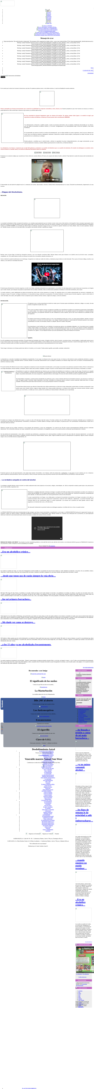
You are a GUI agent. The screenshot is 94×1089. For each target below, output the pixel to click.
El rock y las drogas (83, 716)
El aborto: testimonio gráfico (47, 784)
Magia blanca (48, 799)
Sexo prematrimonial (48, 780)
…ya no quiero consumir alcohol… (82, 767)
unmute (80, 998)
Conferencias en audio (48, 817)
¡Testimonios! (8, 548)
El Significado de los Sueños (48, 820)
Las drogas (80, 713)
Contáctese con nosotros (48, 764)
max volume (81, 1000)
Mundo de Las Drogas (83, 709)
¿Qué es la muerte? (47, 793)
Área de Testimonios (48, 765)
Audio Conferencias (83, 987)
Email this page (42, 673)
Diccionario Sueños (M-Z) (48, 824)
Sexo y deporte (47, 771)
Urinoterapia (81, 720)
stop (79, 996)
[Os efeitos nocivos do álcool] (48, 16)
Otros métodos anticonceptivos (48, 777)
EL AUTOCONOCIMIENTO (29, 1088)
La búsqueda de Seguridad (48, 761)
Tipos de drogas (82, 714)
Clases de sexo (48, 785)
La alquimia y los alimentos (82, 974)
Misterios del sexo (48, 787)
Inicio (92, 67)
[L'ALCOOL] (48, 15)
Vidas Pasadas (48, 759)
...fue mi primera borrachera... (16, 599)
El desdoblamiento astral (48, 816)
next (79, 994)
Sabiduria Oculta (48, 757)
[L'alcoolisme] (48, 14)
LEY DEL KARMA (46, 791)
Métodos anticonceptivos (48, 776)
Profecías (48, 828)
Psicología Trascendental (48, 755)
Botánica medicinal (82, 721)
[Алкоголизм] (48, 18)
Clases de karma (48, 795)
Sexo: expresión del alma (48, 768)
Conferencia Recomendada (84, 944)
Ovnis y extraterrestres (48, 829)
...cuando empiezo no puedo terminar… (81, 864)
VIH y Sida (48, 781)
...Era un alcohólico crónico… (15, 551)
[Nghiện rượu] (48, 23)
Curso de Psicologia (82, 678)
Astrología (47, 831)
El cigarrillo (81, 717)
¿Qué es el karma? (48, 792)
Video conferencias (47, 819)
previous (80, 990)
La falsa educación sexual (48, 775)
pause (79, 993)
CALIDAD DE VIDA (88, 70)
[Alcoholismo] (48, 19)
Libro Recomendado (82, 980)
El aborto (48, 783)
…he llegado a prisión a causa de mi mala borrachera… (82, 733)
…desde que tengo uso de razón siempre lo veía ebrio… (28, 575)
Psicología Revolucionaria (81, 985)
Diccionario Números (48, 825)
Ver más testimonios (88, 667)
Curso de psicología (48, 756)
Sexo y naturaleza (48, 769)
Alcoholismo (90, 73)
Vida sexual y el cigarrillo (84, 718)
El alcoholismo (81, 712)
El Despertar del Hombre (48, 752)
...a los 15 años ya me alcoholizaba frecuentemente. (26, 644)
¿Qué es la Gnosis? (47, 760)
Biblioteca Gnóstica (47, 763)
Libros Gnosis (48, 827)
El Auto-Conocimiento (48, 753)
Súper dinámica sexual (48, 789)
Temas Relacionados (83, 706)
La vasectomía (48, 779)
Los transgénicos (82, 710)
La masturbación (48, 772)
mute (79, 997)
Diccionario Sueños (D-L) (48, 823)
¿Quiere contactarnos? (82, 670)
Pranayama (47, 788)
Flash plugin (81, 1007)
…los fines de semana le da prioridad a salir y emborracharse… (84, 815)
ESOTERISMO (46, 815)
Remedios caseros (82, 722)
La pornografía (47, 773)
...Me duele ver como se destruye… (18, 622)
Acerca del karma (48, 797)
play (79, 992)
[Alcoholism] (48, 12)
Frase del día (80, 695)
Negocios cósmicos (47, 796)
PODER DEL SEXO (46, 767)
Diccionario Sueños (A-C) (48, 821)
